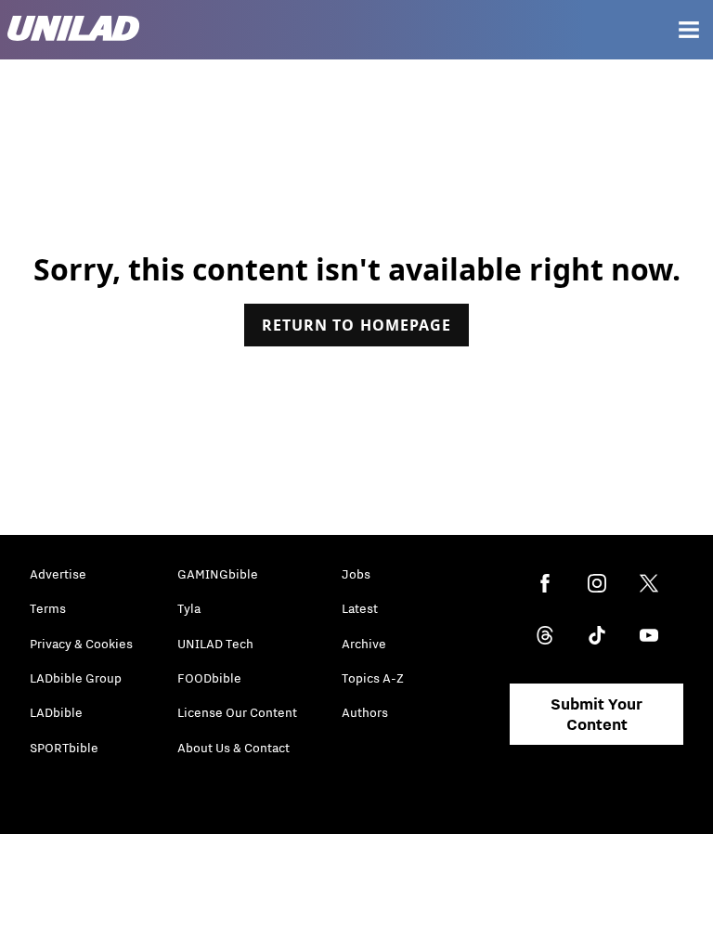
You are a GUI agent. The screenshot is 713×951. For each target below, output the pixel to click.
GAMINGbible (217, 574)
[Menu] (689, 30)
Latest (360, 608)
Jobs (356, 574)
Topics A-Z (373, 678)
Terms (48, 608)
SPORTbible (64, 747)
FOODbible (209, 678)
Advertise (58, 574)
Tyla (189, 608)
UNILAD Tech (215, 643)
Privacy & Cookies (81, 643)
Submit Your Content (596, 714)
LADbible (56, 712)
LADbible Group (76, 678)
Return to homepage (356, 325)
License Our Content (237, 712)
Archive (364, 643)
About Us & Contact (233, 747)
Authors (365, 712)
